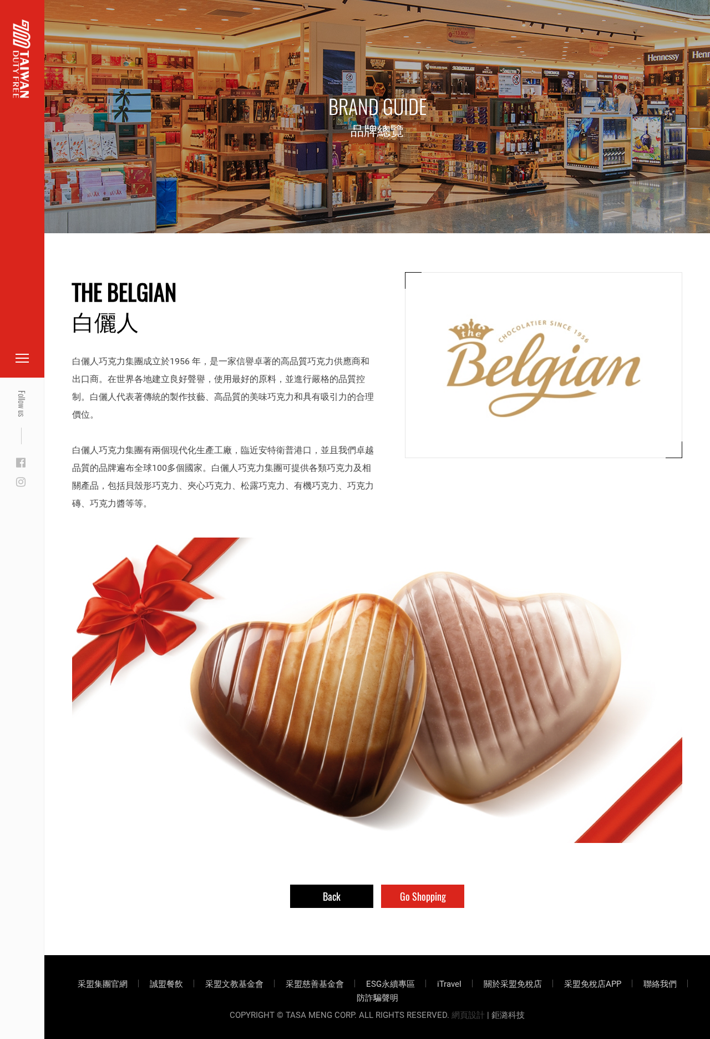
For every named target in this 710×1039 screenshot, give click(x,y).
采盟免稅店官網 (66, 35)
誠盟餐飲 (166, 984)
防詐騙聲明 (377, 998)
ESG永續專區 (390, 984)
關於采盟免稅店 (513, 984)
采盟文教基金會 (234, 984)
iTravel (449, 984)
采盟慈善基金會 (315, 984)
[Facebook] (21, 463)
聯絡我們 (660, 984)
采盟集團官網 (103, 984)
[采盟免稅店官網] (21, 58)
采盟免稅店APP (592, 984)
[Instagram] (21, 483)
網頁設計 (468, 1015)
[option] (377, 690)
